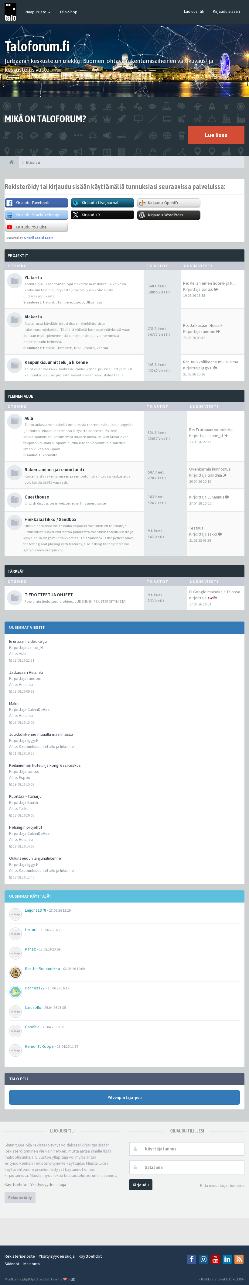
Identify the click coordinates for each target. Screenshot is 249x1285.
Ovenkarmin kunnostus (210, 469)
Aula (22, 653)
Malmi (14, 703)
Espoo (24, 777)
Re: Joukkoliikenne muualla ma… (212, 362)
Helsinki (26, 684)
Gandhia (214, 475)
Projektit (18, 255)
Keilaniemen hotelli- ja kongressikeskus (45, 765)
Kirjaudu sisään (226, 11)
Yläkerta (33, 277)
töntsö (207, 289)
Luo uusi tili (194, 11)
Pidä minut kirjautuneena (222, 1185)
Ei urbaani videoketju (28, 641)
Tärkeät (16, 571)
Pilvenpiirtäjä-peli (124, 1097)
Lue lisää (216, 135)
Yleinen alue (20, 396)
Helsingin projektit (25, 827)
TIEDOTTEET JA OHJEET (49, 595)
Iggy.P (207, 368)
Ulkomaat (94, 302)
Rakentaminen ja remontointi (54, 469)
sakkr (212, 534)
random (208, 331)
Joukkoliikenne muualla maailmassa (41, 734)
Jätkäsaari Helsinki (26, 672)
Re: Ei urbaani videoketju (211, 429)
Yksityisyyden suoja (48, 1184)
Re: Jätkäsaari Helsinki (203, 325)
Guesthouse (37, 497)
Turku (24, 808)
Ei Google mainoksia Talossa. (215, 592)
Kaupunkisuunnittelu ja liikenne (46, 746)
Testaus (196, 528)
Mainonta (31, 1263)
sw (210, 598)
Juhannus (215, 497)
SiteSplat (42, 1279)
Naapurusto (36, 12)
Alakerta (33, 317)
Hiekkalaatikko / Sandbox (50, 519)
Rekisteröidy (20, 1197)
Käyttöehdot (16, 1184)
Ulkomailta (48, 455)
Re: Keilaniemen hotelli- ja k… (209, 283)
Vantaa (102, 347)
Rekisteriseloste (20, 1256)
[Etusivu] (12, 162)
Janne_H (215, 435)
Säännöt (12, 1263)
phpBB (27, 1279)
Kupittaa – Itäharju (25, 796)
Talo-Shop (68, 12)
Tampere (64, 302)
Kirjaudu (141, 1184)
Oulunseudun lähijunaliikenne (35, 858)
